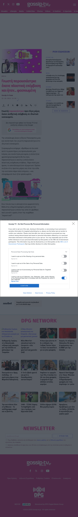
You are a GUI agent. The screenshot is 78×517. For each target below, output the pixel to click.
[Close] (74, 224)
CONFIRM (24, 285)
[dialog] (39, 258)
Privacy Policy (50, 293)
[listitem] (39, 252)
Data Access (39, 293)
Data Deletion (27, 293)
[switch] (64, 256)
